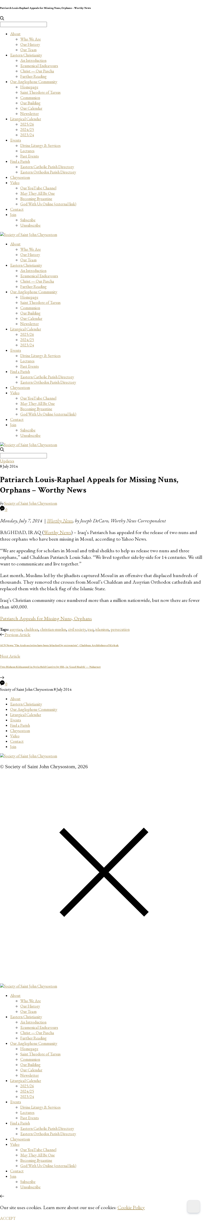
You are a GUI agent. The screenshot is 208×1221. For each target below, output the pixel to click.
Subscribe (28, 220)
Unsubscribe (30, 225)
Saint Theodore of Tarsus (40, 92)
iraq (91, 629)
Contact (17, 209)
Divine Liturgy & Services (40, 145)
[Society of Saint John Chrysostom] (28, 234)
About (15, 33)
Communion (30, 97)
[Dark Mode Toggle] (193, 1206)
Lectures (27, 150)
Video (15, 182)
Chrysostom (20, 177)
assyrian (16, 629)
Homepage (29, 87)
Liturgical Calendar (25, 119)
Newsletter (29, 113)
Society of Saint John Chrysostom (30, 503)
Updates (7, 461)
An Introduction (33, 60)
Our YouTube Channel (38, 188)
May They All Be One (37, 193)
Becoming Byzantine (36, 198)
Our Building (30, 103)
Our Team (28, 49)
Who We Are (30, 39)
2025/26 (27, 124)
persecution (120, 629)
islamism (102, 629)
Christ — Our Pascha (37, 71)
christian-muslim (53, 629)
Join (13, 214)
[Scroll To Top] (2, 1196)
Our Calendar (31, 108)
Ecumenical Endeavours (39, 65)
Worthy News (57, 532)
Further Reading (33, 76)
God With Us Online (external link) (48, 204)
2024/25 (27, 129)
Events (15, 140)
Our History (30, 44)
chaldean (31, 629)
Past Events (29, 156)
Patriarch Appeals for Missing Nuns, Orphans (46, 618)
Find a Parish (20, 161)
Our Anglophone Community (33, 81)
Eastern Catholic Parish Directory (47, 166)
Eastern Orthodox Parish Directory (48, 172)
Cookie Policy (131, 1207)
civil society (77, 629)
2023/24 (27, 134)
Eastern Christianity (26, 55)
